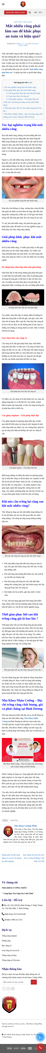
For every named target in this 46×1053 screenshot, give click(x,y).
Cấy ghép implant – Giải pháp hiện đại (22, 99)
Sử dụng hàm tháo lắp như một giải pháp (23, 93)
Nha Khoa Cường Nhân (25, 826)
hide (30, 82)
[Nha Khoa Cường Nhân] (23, 4)
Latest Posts (14, 820)
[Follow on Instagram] (9, 989)
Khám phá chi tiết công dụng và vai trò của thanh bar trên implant (11, 858)
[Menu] (3, 4)
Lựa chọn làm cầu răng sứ (17, 96)
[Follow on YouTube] (13, 989)
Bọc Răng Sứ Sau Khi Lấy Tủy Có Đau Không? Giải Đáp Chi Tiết (33, 858)
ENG (40, 12)
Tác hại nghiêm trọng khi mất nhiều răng (19, 87)
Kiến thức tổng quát (23, 22)
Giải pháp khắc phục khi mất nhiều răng (19, 90)
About (5, 820)
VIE (35, 12)
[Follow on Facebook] (4, 989)
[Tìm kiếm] (30, 12)
